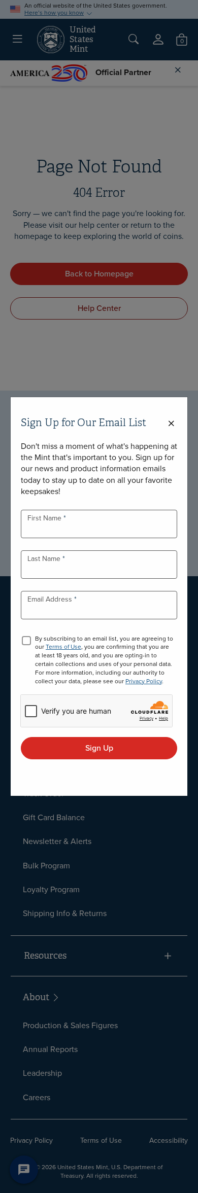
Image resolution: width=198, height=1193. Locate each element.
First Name (45, 518)
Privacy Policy (143, 681)
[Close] (171, 423)
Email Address (50, 599)
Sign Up (99, 748)
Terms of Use (63, 646)
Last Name (44, 558)
